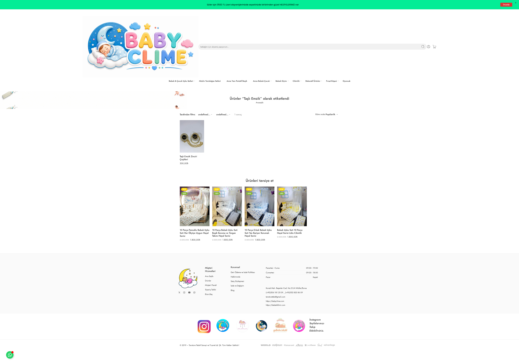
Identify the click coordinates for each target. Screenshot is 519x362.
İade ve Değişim (237, 285)
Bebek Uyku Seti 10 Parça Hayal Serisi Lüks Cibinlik (289, 231)
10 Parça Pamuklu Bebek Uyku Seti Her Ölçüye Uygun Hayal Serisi (194, 232)
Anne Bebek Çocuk (261, 81)
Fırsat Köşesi (331, 81)
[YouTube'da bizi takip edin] (189, 292)
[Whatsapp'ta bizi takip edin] (194, 292)
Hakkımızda (235, 276)
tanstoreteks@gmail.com (275, 296)
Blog (232, 290)
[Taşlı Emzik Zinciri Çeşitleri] (192, 136)
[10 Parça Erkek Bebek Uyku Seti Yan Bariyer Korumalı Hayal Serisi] (259, 206)
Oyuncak (346, 81)
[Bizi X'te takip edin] (179, 292)
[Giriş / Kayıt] (428, 47)
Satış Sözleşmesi (237, 281)
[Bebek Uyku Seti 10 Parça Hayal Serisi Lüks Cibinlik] (292, 206)
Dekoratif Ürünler (312, 81)
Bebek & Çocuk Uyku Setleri (181, 81)
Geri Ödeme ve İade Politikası (243, 272)
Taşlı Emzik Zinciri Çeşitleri (188, 158)
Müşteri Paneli (211, 285)
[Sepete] (434, 47)
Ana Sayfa (209, 276)
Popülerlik (330, 114)
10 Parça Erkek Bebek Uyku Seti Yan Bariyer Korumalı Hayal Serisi (258, 232)
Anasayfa (259, 102)
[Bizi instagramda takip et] (184, 292)
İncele (506, 4)
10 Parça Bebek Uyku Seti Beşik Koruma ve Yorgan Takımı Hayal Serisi (224, 232)
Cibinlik (296, 81)
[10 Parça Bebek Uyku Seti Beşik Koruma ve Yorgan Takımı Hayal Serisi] (227, 206)
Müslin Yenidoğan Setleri (210, 81)
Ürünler (208, 280)
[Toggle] (10, 355)
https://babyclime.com (275, 301)
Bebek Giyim (281, 81)
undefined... (204, 114)
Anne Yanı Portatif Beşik (237, 81)
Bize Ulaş (208, 294)
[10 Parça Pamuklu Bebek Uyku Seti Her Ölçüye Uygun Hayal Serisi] (194, 206)
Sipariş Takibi (210, 289)
